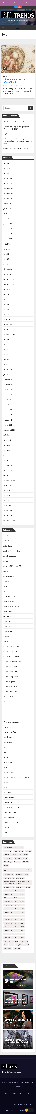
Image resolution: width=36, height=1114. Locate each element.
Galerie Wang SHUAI (10, 677)
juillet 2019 (7, 485)
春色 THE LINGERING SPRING (14, 122)
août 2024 (6, 244)
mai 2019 (6, 495)
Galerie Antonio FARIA (11, 646)
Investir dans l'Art (9, 717)
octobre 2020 (8, 425)
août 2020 (6, 435)
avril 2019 (6, 500)
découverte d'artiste (21, 858)
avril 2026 (6, 173)
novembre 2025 (8, 194)
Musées (6, 782)
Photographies (8, 797)
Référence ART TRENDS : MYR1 (14, 916)
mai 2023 (6, 309)
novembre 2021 (8, 385)
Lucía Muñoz (7, 762)
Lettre (5, 747)
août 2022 (6, 339)
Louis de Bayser (9, 878)
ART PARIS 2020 (18, 851)
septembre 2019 (9, 480)
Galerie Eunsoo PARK (11, 656)
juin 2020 (6, 445)
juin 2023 (6, 304)
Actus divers (7, 546)
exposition (17, 862)
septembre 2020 (9, 430)
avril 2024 (6, 264)
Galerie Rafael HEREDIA (12, 661)
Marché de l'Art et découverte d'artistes (16, 777)
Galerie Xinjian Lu (9, 682)
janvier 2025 (7, 224)
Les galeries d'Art (9, 732)
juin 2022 (6, 349)
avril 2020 (6, 455)
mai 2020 (6, 450)
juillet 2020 (7, 440)
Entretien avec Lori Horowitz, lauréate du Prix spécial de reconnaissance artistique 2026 (17, 141)
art (16, 847)
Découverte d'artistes (10, 601)
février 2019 (7, 510)
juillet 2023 (7, 299)
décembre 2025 (8, 188)
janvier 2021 (7, 410)
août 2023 (6, 294)
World (5, 832)
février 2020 (7, 465)
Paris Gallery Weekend (23, 887)
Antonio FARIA (8, 847)
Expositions (7, 636)
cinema (6, 854)
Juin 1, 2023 (9, 85)
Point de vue (7, 802)
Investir (6, 712)
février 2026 (7, 178)
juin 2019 (6, 490)
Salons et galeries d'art (11, 812)
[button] (32, 27)
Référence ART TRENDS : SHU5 (14, 937)
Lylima (5, 767)
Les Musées (7, 737)
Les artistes (7, 727)
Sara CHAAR (24, 941)
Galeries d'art (8, 697)
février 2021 (7, 405)
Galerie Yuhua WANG (11, 687)
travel (11, 945)
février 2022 (7, 370)
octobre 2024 (8, 239)
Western (6, 827)
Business (6, 581)
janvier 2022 (7, 375)
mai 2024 (6, 259)
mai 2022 (6, 354)
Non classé (7, 792)
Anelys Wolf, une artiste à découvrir (15, 148)
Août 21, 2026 (10, 985)
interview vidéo (8, 874)
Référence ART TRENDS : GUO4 (14, 901)
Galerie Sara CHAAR (10, 666)
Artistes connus (8, 576)
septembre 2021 (9, 395)
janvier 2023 (7, 329)
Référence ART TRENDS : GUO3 (14, 898)
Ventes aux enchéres (10, 822)
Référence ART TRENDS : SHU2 (14, 927)
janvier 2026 (7, 183)
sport (5, 945)
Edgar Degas (8, 862)
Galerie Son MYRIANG (11, 672)
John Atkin (19, 874)
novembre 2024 (8, 234)
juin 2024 (6, 254)
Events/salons (8, 631)
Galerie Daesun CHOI (11, 651)
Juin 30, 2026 (10, 1045)
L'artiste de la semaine (11, 722)
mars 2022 (7, 364)
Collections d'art (9, 596)
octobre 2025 (8, 199)
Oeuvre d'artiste (9, 887)
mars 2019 (7, 505)
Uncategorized (8, 817)
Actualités (6, 541)
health (6, 865)
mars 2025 (7, 214)
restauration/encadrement (12, 807)
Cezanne (6, 586)
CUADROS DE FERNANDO (19, 854)
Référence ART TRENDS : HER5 (14, 909)
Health (5, 702)
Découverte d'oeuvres (11, 606)
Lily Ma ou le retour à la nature (14, 134)
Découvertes (7, 611)
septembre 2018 (9, 520)
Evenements (7, 626)
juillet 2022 (7, 344)
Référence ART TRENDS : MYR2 (14, 919)
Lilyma (5, 752)
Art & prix (6, 561)
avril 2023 (6, 314)
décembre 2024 (8, 229)
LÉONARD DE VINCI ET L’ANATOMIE (14, 80)
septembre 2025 (9, 204)
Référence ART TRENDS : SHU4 (14, 934)
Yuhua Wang (8, 948)
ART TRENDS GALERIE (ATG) (23, 1105)
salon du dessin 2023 (11, 941)
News (5, 787)
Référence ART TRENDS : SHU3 (14, 930)
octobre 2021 (8, 390)
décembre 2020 (8, 415)
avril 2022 (6, 359)
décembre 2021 (8, 380)
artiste (5, 571)
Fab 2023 (26, 862)
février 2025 (7, 219)
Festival (6, 641)
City (4, 591)
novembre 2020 (8, 420)
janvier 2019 (7, 515)
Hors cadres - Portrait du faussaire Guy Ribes (16, 870)
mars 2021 (7, 400)
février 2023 (7, 324)
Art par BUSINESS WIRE (12, 566)
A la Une (6, 536)
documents (7, 616)
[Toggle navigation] (17, 28)
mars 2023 (7, 319)
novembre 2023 (8, 284)
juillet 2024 (7, 249)
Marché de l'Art (8, 772)
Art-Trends (19, 85)
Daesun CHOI (8, 858)
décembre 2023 (8, 279)
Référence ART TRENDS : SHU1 (14, 923)
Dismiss (30, 3)
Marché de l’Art (17, 1093)
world (27, 945)
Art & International (9, 556)
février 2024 (7, 269)
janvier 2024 (7, 274)
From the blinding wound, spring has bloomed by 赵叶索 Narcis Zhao (15, 1003)
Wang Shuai (19, 945)
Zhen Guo (17, 948)
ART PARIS (7, 851)
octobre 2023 (8, 289)
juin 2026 (6, 168)
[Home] (3, 27)
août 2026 (6, 163)
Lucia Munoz (20, 878)
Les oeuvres (7, 742)
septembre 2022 (9, 334)
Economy (6, 621)
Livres (5, 76)
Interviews (7, 707)
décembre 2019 (8, 475)
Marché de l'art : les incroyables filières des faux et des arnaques (16, 882)
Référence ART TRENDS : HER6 (14, 912)
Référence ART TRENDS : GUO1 (14, 891)
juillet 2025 (7, 209)
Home (6, 1093)
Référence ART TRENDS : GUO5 (14, 905)
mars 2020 (7, 460)
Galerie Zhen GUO (10, 692)
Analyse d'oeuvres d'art (11, 551)
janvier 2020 (7, 470)
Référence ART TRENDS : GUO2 (14, 894)
